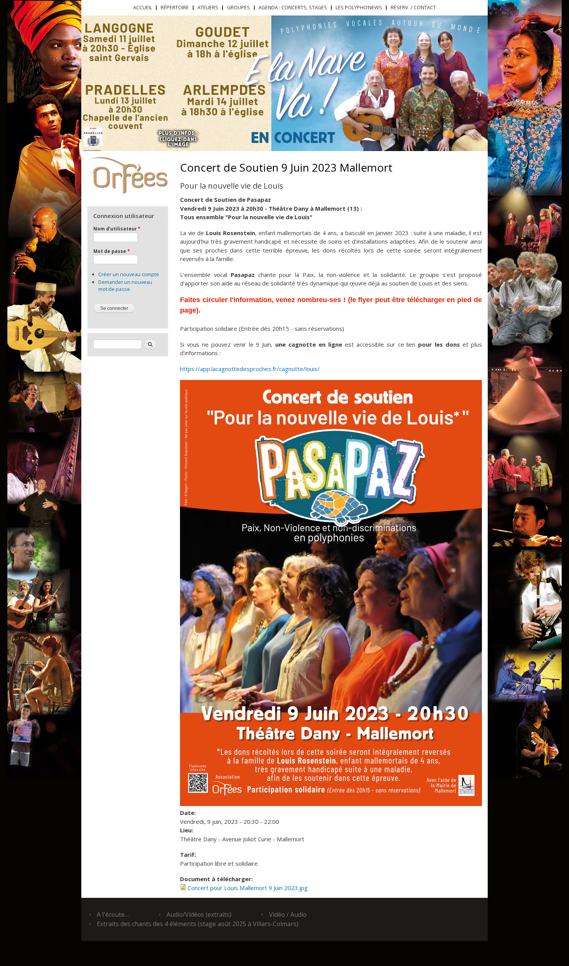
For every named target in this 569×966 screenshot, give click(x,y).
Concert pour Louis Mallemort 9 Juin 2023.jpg (248, 888)
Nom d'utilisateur (116, 228)
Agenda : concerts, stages (293, 7)
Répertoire (175, 7)
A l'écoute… (113, 914)
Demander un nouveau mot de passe (125, 285)
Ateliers (207, 7)
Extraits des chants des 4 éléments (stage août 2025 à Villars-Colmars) (197, 924)
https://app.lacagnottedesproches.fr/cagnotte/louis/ (250, 369)
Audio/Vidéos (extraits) (198, 914)
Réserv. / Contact (413, 7)
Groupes (238, 7)
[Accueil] (127, 174)
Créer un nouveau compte (128, 274)
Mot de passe (111, 251)
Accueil (142, 7)
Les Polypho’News (359, 7)
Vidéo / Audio (288, 914)
